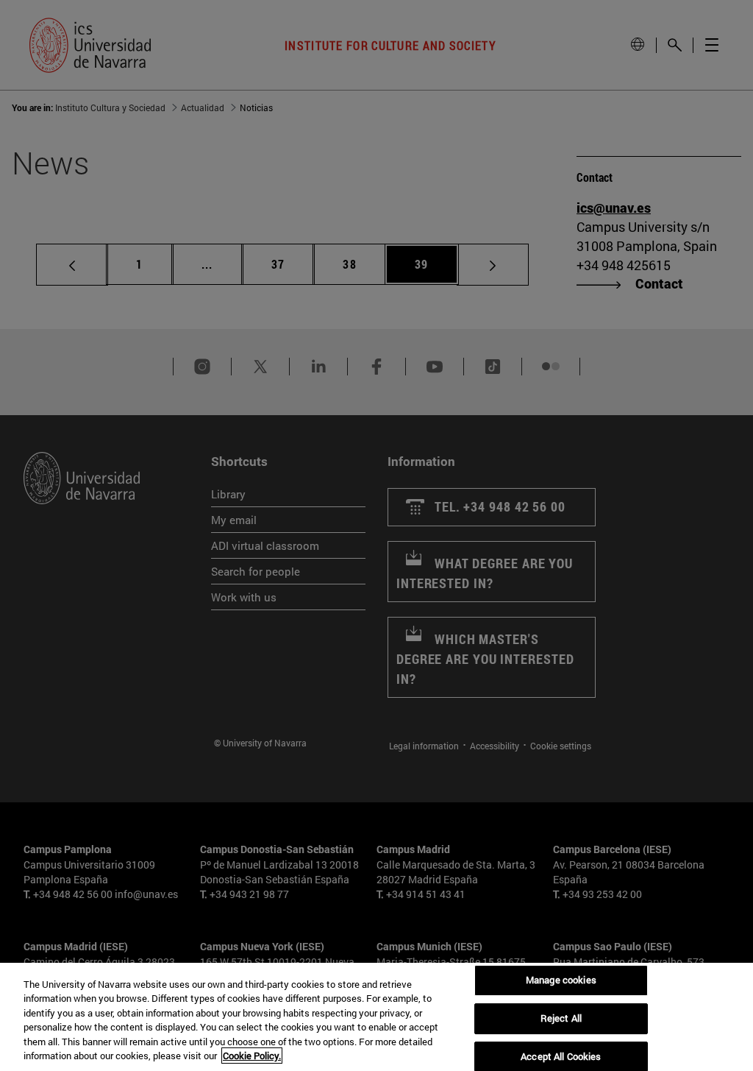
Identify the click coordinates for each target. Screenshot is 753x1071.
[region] (376, 1017)
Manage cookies (561, 980)
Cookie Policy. (252, 1055)
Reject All (561, 1018)
